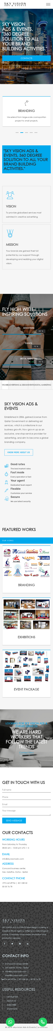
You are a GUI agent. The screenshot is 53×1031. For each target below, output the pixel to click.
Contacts (26, 58)
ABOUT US (11, 1001)
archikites (43, 1027)
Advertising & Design (18, 385)
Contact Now (26, 752)
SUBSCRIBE (11, 1005)
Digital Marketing (42, 385)
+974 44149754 (10, 979)
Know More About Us (19, 452)
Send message (14, 820)
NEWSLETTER (12, 997)
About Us (26, 68)
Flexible (16, 488)
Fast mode (17, 472)
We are (5, 385)
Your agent (18, 480)
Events (31, 385)
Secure (15, 497)
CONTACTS (12, 1009)
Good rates (18, 464)
